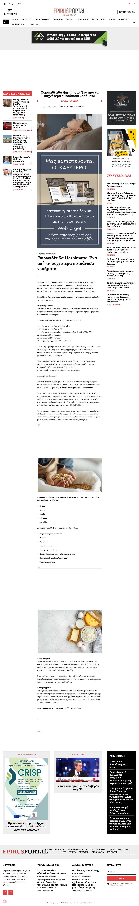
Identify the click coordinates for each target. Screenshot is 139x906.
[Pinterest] (49, 111)
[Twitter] (134, 4)
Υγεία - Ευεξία (69, 101)
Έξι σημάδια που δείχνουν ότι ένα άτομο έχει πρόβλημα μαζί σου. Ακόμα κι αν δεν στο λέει (121, 197)
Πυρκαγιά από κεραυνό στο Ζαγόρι (20, 125)
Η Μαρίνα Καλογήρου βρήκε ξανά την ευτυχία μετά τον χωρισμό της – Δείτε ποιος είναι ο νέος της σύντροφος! (121, 795)
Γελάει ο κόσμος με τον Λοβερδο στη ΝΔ (78, 787)
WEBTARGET (87, 903)
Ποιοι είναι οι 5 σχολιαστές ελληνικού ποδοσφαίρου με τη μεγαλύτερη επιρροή (120, 778)
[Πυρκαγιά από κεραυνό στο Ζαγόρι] (7, 126)
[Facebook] (130, 4)
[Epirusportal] (69, 12)
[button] (133, 21)
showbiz (110, 243)
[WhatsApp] (54, 111)
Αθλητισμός (76, 890)
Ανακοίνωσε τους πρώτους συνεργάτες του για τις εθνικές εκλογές (120, 273)
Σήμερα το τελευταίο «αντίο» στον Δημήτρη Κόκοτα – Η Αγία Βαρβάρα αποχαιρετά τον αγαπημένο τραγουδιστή (121, 237)
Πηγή (39, 731)
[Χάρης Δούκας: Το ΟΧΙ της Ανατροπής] (7, 160)
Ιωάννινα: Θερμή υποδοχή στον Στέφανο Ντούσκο (119, 810)
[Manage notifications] (5, 901)
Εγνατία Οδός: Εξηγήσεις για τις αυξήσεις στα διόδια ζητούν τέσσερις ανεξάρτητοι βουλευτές (21, 142)
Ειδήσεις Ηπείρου (22, 130)
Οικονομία (19, 190)
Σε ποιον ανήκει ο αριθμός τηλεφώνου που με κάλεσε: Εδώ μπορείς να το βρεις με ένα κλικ (120, 824)
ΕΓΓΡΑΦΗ (120, 878)
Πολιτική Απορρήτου (116, 885)
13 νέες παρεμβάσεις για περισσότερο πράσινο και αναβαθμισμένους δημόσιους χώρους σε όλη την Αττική (121, 211)
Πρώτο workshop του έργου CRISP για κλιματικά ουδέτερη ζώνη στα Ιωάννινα (26, 826)
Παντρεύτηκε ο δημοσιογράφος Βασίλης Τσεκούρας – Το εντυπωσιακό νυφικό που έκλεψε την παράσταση (21, 107)
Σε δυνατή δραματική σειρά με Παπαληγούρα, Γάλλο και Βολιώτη (121, 261)
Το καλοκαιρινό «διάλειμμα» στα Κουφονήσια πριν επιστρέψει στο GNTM (121, 285)
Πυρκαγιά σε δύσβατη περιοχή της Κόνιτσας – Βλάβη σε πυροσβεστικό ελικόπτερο (119, 298)
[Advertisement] (69, 66)
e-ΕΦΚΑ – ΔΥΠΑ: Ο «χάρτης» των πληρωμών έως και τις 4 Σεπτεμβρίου (121, 223)
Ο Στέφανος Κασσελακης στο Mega (118, 764)
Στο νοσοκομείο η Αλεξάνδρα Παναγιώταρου (121, 184)
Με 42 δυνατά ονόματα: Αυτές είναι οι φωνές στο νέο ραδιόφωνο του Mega (121, 249)
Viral (109, 203)
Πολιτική (18, 118)
